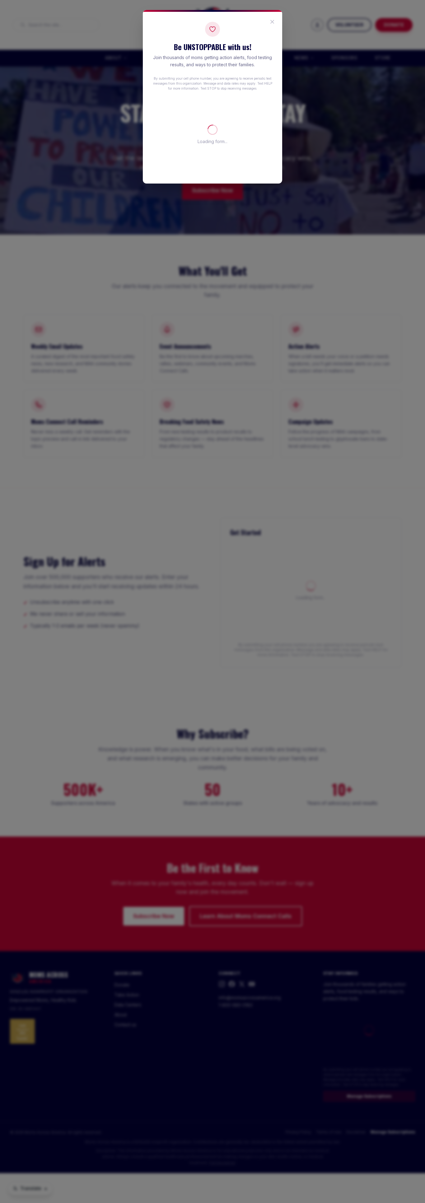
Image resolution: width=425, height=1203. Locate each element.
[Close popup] (272, 22)
